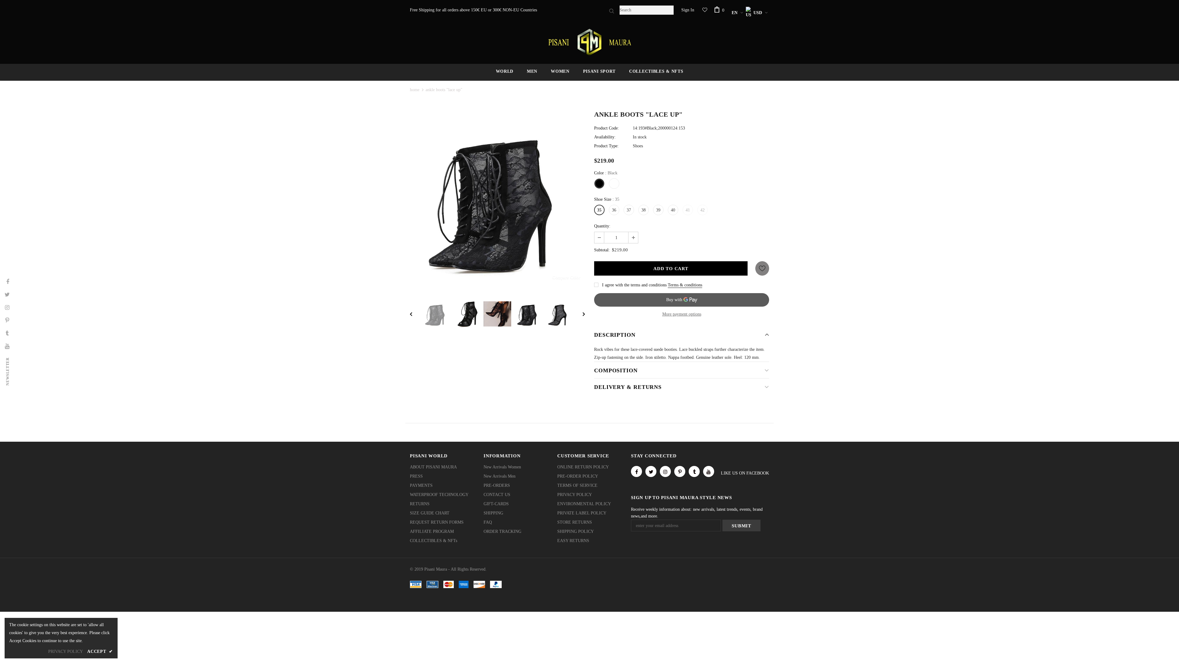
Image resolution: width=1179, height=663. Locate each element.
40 (673, 210)
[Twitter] (650, 471)
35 (599, 210)
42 (702, 210)
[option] (497, 199)
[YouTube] (708, 471)
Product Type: (606, 146)
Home (414, 89)
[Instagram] (665, 471)
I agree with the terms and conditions (634, 285)
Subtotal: (602, 250)
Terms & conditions (685, 285)
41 (688, 210)
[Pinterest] (679, 471)
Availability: (605, 137)
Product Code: (606, 128)
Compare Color (566, 277)
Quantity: (602, 226)
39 (658, 210)
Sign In (687, 10)
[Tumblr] (694, 471)
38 (643, 210)
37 (629, 210)
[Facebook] (636, 471)
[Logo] (589, 42)
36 (614, 210)
